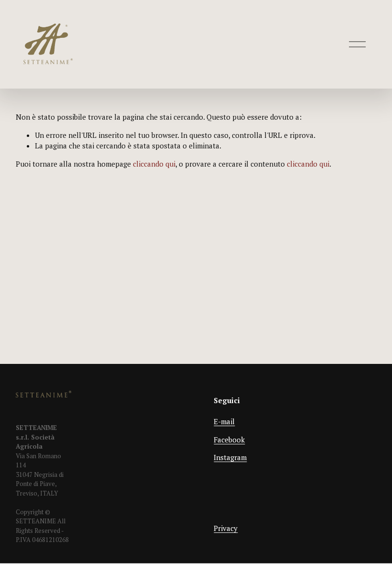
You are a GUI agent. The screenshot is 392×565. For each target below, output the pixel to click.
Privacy (226, 528)
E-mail (224, 421)
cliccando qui (154, 164)
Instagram (230, 457)
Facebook (229, 439)
